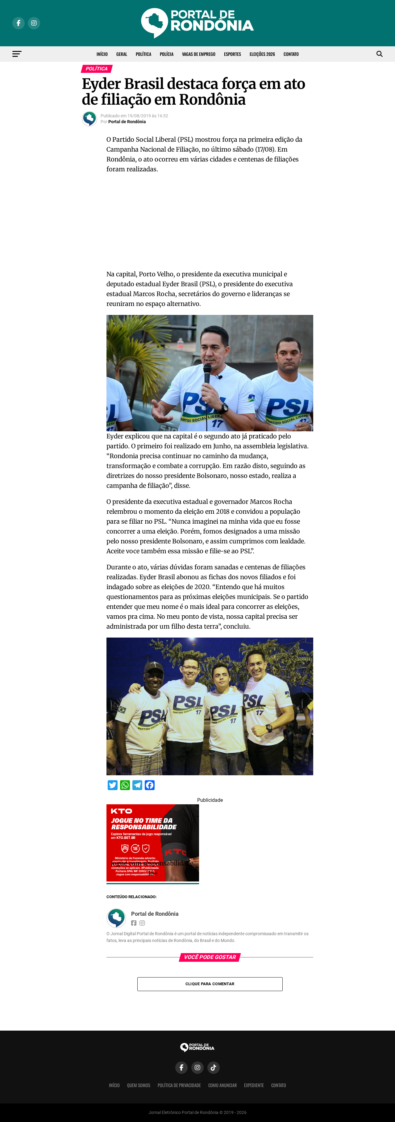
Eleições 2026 (262, 54)
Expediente (254, 1085)
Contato (291, 54)
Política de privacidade (179, 1085)
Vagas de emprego (198, 54)
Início (102, 54)
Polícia (166, 54)
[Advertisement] (209, 223)
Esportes (232, 54)
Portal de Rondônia (127, 121)
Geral (121, 54)
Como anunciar (222, 1085)
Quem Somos (138, 1085)
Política (143, 54)
